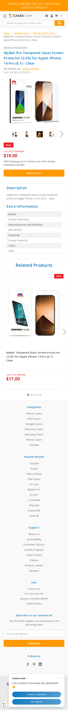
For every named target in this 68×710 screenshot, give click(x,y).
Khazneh (34, 505)
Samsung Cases (34, 434)
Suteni (34, 468)
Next (61, 134)
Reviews (34, 570)
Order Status (34, 555)
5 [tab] (40, 395)
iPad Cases (34, 418)
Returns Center (34, 565)
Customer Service (34, 544)
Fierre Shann (34, 473)
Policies (34, 560)
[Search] (59, 23)
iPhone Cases (34, 413)
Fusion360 (34, 510)
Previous (6, 134)
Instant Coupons (34, 549)
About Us (34, 534)
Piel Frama (34, 479)
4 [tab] (37, 395)
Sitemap (34, 445)
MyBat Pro (34, 489)
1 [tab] (28, 395)
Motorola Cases (34, 429)
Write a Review (30, 68)
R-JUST (34, 494)
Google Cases (34, 424)
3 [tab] (34, 395)
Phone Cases (34, 439)
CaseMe (34, 463)
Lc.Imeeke (34, 500)
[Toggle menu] (5, 16)
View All (34, 515)
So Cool (34, 484)
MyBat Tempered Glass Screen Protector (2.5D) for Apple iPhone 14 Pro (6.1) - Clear (33, 356)
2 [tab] (31, 395)
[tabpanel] (34, 331)
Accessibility (34, 539)
